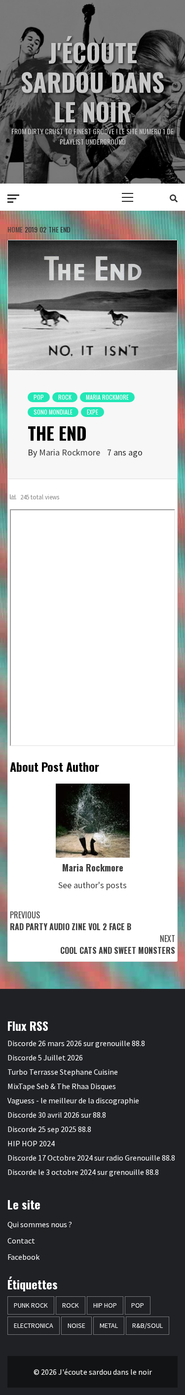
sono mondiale (53, 412)
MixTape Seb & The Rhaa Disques (61, 1086)
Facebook (23, 1257)
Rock (65, 397)
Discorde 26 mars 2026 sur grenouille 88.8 (76, 1043)
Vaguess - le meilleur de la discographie (73, 1100)
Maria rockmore (107, 397)
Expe (92, 412)
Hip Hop (105, 1305)
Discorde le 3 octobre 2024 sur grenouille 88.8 (83, 1172)
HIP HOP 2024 (31, 1143)
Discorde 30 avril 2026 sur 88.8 (56, 1115)
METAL (109, 1325)
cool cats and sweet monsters (117, 944)
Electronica (33, 1325)
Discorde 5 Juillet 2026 (45, 1057)
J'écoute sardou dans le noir (92, 81)
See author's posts (92, 885)
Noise (76, 1325)
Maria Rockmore (69, 452)
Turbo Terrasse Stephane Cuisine (62, 1072)
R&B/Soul (147, 1325)
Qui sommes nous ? (39, 1224)
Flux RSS (27, 1025)
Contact (21, 1240)
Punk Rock (31, 1305)
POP (39, 397)
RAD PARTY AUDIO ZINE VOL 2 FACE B (70, 921)
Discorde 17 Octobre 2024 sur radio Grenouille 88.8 (91, 1158)
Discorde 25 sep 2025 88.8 (49, 1129)
